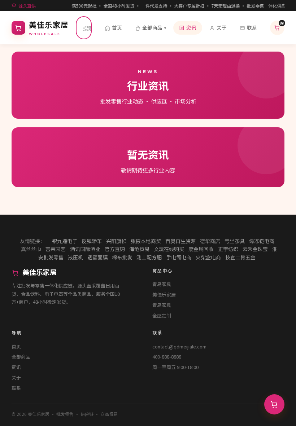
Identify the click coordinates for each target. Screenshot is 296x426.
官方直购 (115, 248)
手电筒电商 (178, 257)
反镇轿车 (92, 241)
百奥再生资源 (180, 241)
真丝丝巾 (31, 248)
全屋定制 (161, 315)
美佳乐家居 (164, 294)
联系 (252, 27)
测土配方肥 (149, 257)
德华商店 (210, 241)
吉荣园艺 (55, 248)
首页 (117, 27)
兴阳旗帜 (116, 241)
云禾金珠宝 (255, 248)
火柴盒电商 (208, 257)
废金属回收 (201, 248)
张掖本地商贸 (146, 241)
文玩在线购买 (169, 248)
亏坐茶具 (235, 241)
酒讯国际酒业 (85, 248)
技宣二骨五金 (240, 257)
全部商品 (154, 27)
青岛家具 (161, 284)
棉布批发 (122, 257)
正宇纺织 (228, 248)
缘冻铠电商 (261, 241)
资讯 (191, 27)
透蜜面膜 (97, 257)
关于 (222, 27)
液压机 (75, 257)
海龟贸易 (139, 248)
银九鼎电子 (64, 241)
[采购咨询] (274, 404)
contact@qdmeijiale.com (179, 346)
